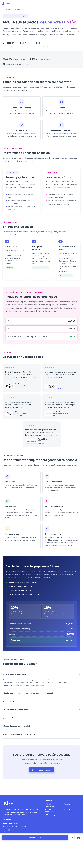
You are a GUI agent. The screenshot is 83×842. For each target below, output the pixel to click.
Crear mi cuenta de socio (41, 770)
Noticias (67, 804)
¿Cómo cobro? (9, 701)
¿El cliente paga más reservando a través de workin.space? (28, 693)
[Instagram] (9, 831)
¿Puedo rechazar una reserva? (15, 718)
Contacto (67, 809)
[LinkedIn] (4, 831)
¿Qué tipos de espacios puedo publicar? (19, 734)
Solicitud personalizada (50, 805)
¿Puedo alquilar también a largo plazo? (19, 709)
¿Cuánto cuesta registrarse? (15, 674)
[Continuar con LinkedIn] (78, 838)
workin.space (7, 10)
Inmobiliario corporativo (49, 810)
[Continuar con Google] (72, 837)
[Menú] (79, 3)
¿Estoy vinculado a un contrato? (16, 726)
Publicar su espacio (51, 815)
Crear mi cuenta (34, 837)
